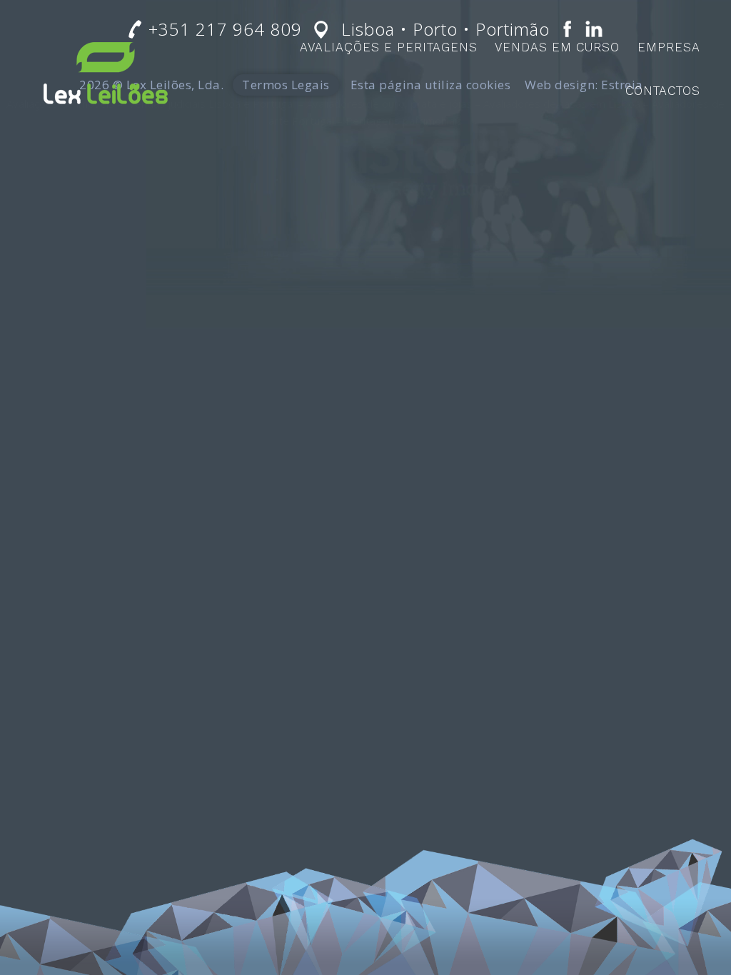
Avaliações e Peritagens (389, 47)
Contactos (662, 91)
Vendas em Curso (557, 47)
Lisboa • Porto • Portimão (445, 29)
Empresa (668, 47)
